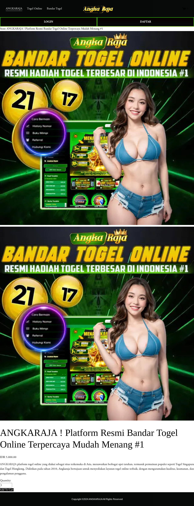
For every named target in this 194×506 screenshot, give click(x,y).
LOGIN (48, 21)
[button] (7, 489)
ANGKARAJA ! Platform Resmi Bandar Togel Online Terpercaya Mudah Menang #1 (55, 29)
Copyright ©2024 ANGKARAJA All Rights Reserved (97, 499)
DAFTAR (145, 21)
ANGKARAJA (8, 464)
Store (3, 29)
